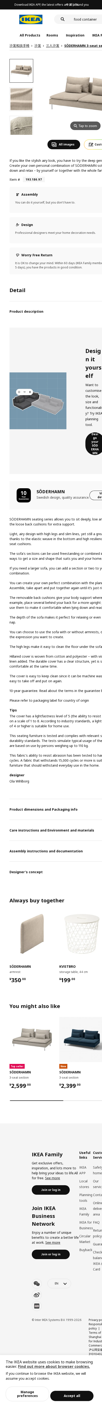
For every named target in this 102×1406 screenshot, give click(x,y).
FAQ (96, 1222)
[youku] (37, 1306)
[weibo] (37, 1295)
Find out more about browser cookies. (54, 1366)
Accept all (72, 1395)
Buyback (85, 1250)
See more (52, 1178)
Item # (14, 179)
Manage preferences (27, 1394)
